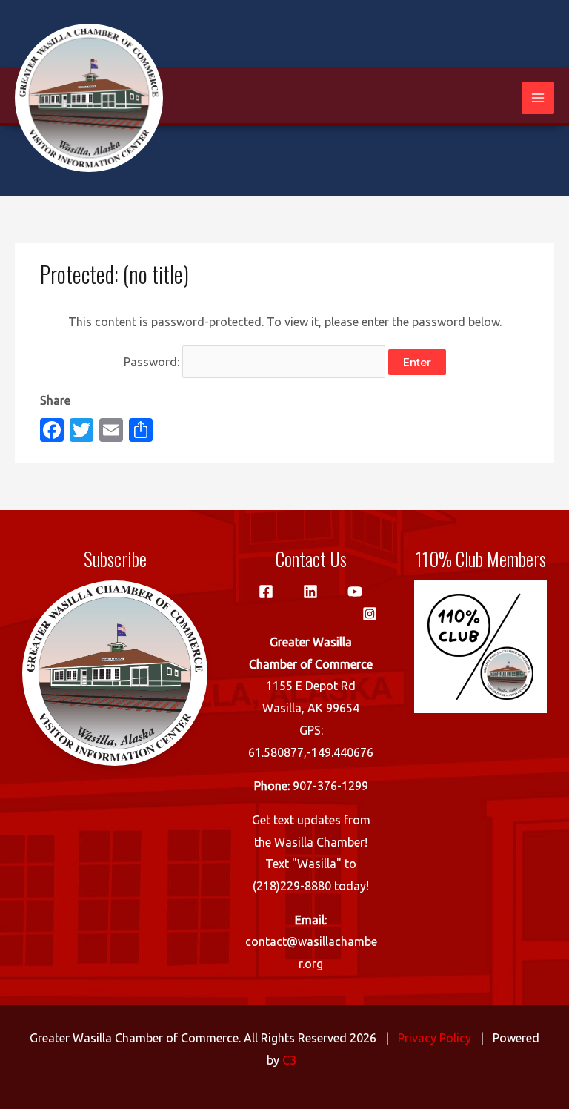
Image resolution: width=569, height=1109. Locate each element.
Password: (153, 361)
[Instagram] (369, 613)
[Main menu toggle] (538, 98)
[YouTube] (354, 591)
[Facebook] (266, 591)
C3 (289, 1060)
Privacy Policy (434, 1038)
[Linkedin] (310, 591)
